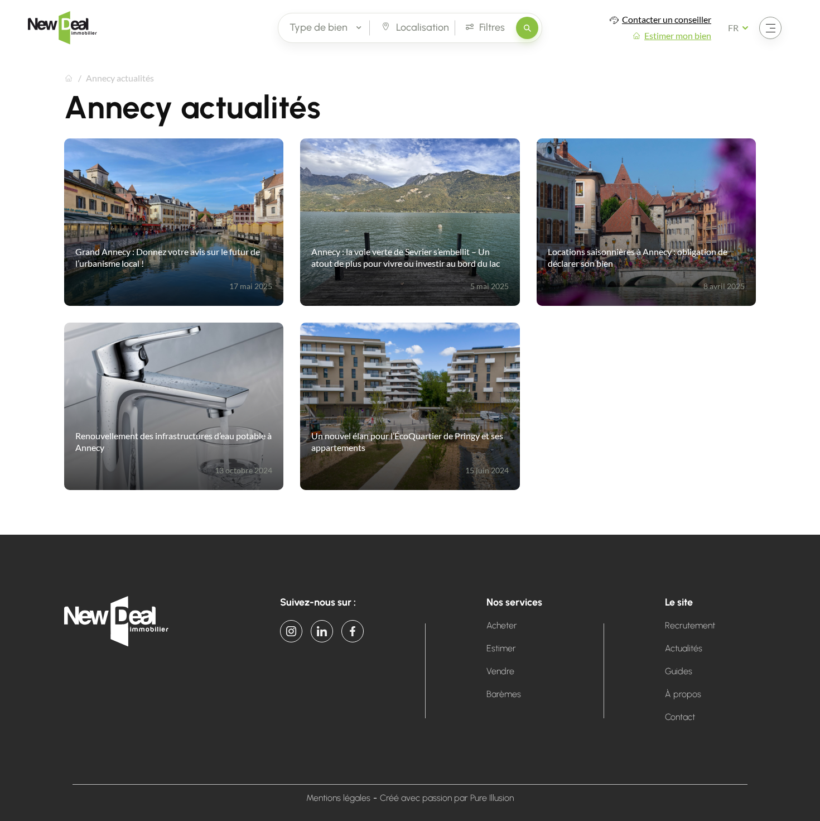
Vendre (500, 671)
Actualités (683, 648)
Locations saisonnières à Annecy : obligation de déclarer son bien (637, 257)
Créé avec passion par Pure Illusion (447, 798)
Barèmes (503, 694)
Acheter (501, 625)
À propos (683, 694)
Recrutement (690, 625)
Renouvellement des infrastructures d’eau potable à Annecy (173, 441)
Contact (680, 717)
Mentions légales (338, 798)
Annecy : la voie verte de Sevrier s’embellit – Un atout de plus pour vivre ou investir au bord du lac (405, 257)
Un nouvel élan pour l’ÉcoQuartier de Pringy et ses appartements (407, 441)
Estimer (501, 648)
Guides (678, 671)
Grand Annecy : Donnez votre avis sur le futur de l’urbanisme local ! (167, 257)
